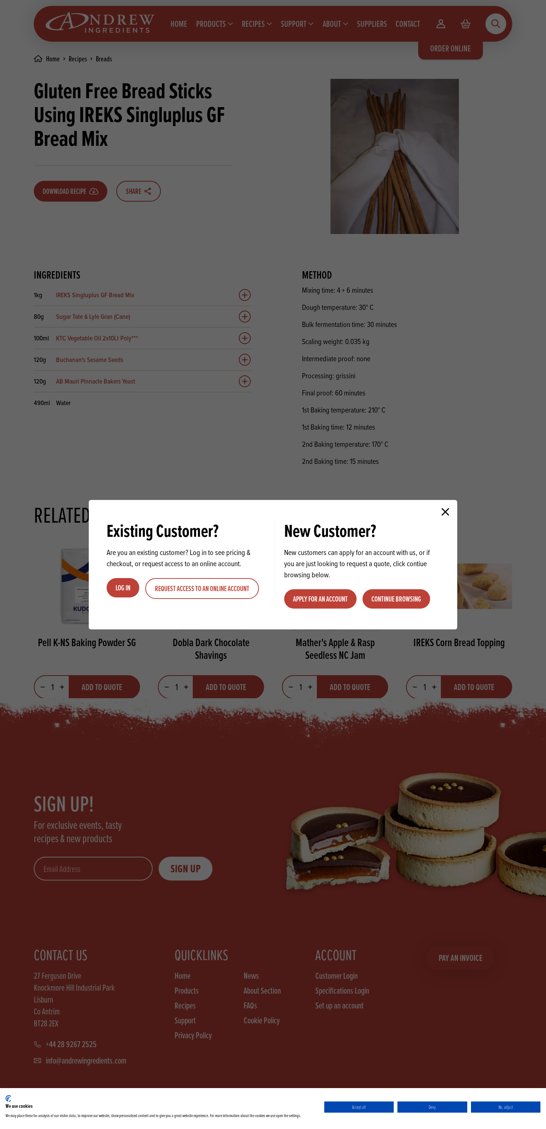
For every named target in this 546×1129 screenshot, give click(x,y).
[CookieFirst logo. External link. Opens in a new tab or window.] (8, 1098)
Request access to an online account (202, 588)
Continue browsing (396, 599)
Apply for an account (320, 599)
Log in (123, 588)
